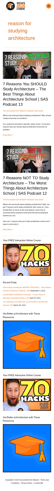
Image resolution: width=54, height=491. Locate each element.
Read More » (8, 135)
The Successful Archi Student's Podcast (18, 111)
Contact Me (38, 483)
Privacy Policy (26, 483)
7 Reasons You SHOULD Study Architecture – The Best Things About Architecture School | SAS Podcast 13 (25, 94)
